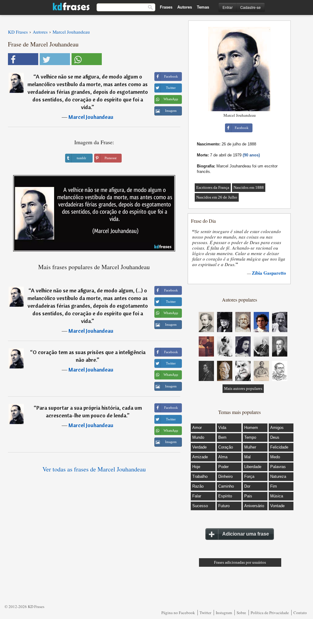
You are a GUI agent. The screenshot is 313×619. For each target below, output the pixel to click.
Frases (166, 7)
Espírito (225, 496)
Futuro (224, 506)
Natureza (278, 476)
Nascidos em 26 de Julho (216, 197)
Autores (184, 7)
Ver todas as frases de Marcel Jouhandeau (94, 469)
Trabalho (200, 476)
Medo (275, 457)
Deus (274, 437)
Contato (300, 612)
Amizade (200, 457)
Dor (247, 486)
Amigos (277, 427)
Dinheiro (225, 476)
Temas (203, 7)
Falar (196, 496)
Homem (251, 427)
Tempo (250, 437)
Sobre (241, 612)
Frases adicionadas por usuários (240, 562)
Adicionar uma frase (245, 534)
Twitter (205, 612)
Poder (223, 466)
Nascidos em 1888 (249, 187)
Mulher (250, 447)
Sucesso (200, 506)
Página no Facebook (178, 612)
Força (249, 476)
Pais (248, 496)
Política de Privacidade (270, 612)
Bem (222, 437)
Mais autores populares (243, 388)
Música (276, 496)
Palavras (278, 466)
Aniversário (254, 506)
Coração (225, 447)
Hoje (196, 466)
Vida (222, 427)
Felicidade (279, 447)
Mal (247, 457)
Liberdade (252, 466)
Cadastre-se (250, 7)
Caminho (226, 486)
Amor (197, 427)
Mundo (198, 437)
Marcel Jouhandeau (90, 116)
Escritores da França (212, 187)
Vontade (277, 506)
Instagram (224, 612)
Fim (273, 486)
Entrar (228, 7)
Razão (198, 486)
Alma (222, 457)
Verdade (199, 447)
